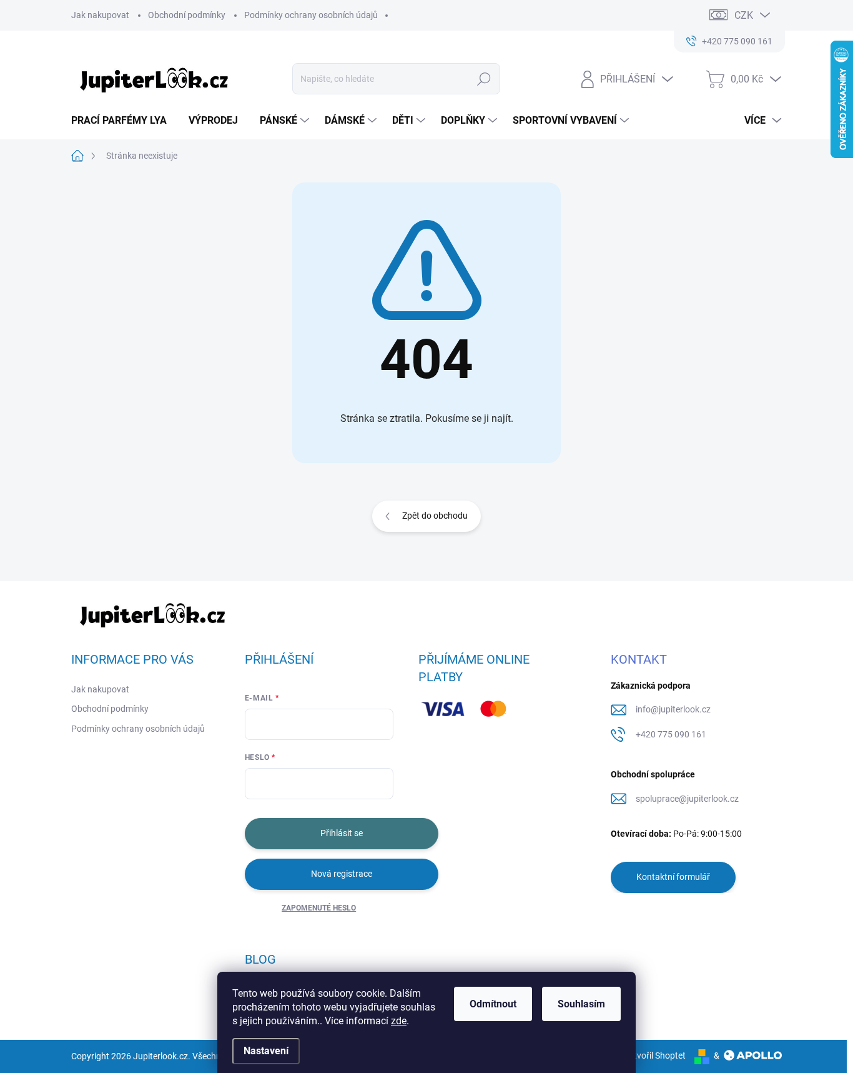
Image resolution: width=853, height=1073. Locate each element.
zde (399, 1021)
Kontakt (639, 659)
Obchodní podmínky (186, 15)
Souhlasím (581, 1004)
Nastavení (266, 1051)
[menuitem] (123, 120)
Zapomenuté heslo (319, 908)
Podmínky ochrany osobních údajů (311, 15)
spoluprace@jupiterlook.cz (687, 799)
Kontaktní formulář (673, 877)
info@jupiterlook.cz (673, 709)
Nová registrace (341, 874)
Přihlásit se (341, 833)
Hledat (484, 79)
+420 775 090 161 (671, 734)
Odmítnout (493, 1004)
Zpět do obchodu (435, 516)
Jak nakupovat (100, 15)
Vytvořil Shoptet (655, 1056)
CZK (743, 15)
